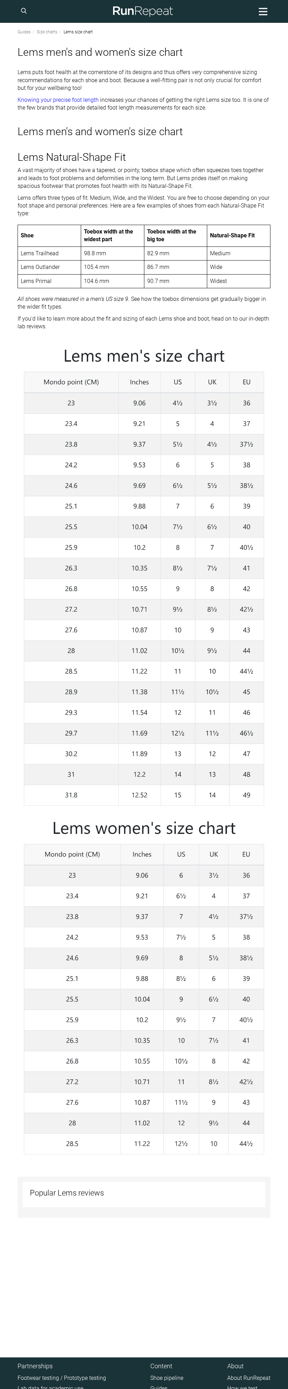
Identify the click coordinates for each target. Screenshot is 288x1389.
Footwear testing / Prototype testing (62, 1378)
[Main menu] (262, 11)
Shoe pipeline (166, 1378)
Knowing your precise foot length (58, 100)
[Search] (25, 11)
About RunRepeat (248, 1378)
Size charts (47, 31)
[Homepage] (143, 11)
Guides (24, 31)
